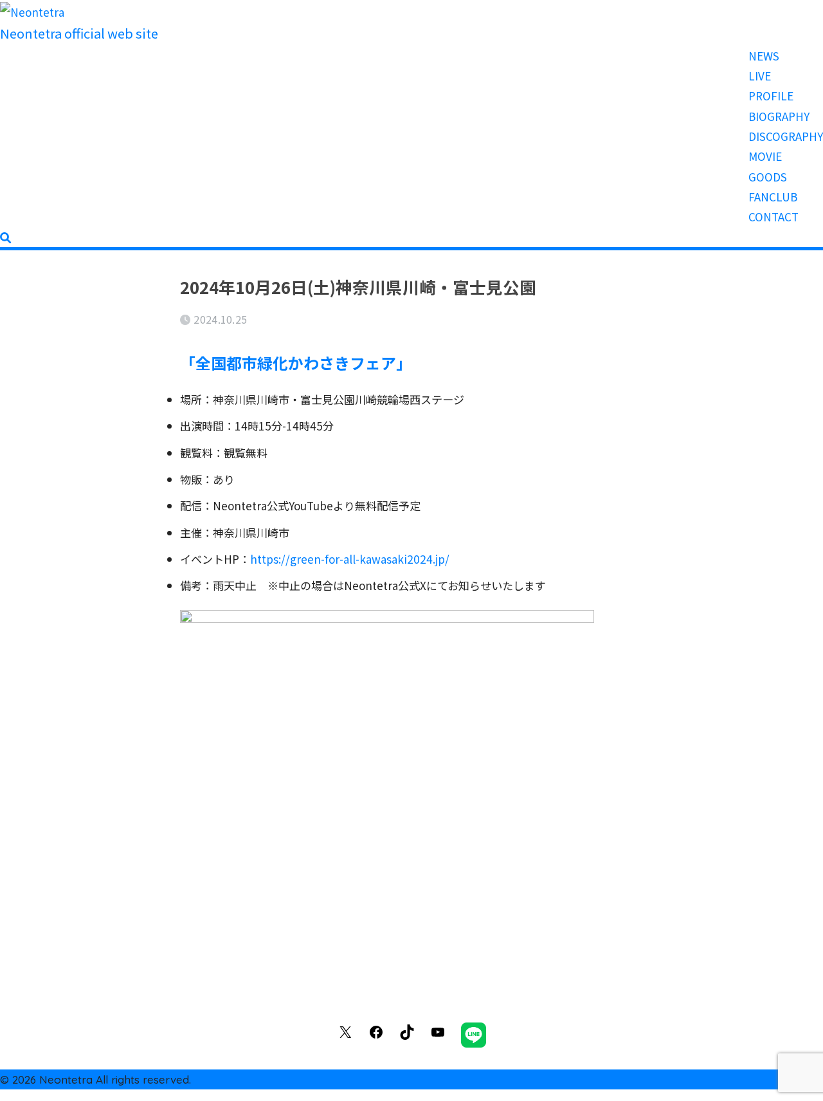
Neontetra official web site (79, 33)
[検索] (5, 237)
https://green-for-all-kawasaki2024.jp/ (349, 559)
